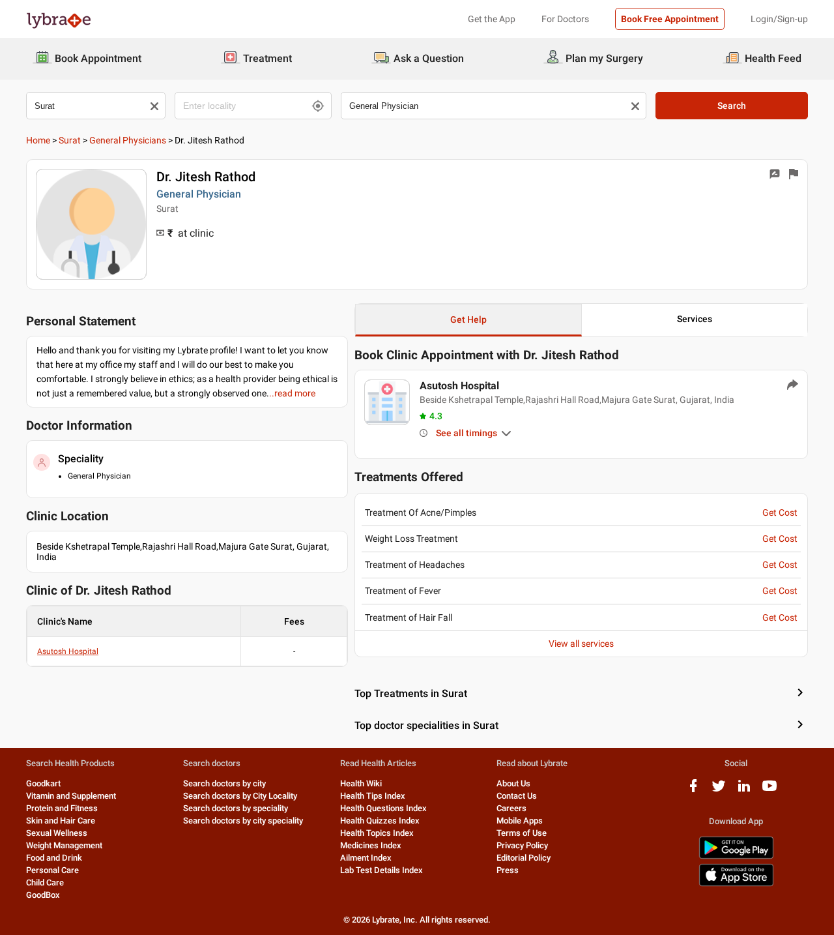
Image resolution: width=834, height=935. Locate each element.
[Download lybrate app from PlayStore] (736, 856)
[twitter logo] (718, 790)
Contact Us (516, 796)
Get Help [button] (468, 319)
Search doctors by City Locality (240, 796)
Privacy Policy (522, 845)
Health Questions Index (383, 808)
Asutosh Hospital (67, 651)
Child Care (45, 882)
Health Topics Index (377, 833)
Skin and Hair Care (60, 820)
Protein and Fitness (62, 808)
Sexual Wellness (56, 833)
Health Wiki (361, 783)
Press (507, 870)
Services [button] (694, 319)
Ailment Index (366, 858)
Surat (70, 140)
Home (38, 140)
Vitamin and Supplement (71, 796)
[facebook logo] (693, 790)
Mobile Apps (519, 820)
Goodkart (43, 783)
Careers (511, 808)
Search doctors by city (224, 783)
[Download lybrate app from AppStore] (736, 884)
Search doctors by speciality (235, 808)
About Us (513, 783)
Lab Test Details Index (381, 870)
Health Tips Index (372, 796)
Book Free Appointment (670, 19)
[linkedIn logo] (744, 790)
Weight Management (64, 845)
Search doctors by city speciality (243, 820)
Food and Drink (54, 858)
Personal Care (52, 870)
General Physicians (127, 140)
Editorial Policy (523, 858)
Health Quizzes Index (380, 820)
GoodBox (43, 895)
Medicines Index (370, 845)
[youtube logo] (769, 790)
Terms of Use (521, 833)
